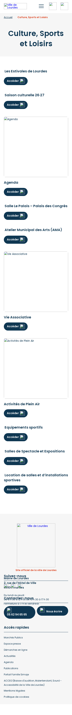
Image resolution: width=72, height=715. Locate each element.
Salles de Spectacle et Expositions (35, 451)
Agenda (11, 182)
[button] (41, 6)
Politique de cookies (16, 697)
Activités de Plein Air (22, 404)
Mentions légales (14, 690)
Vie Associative (17, 317)
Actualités (10, 656)
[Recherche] (53, 6)
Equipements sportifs (24, 427)
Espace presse (12, 643)
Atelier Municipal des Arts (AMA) (33, 229)
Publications (11, 668)
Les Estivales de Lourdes (26, 71)
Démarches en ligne (15, 649)
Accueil (8, 17)
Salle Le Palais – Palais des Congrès (36, 205)
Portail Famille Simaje (16, 674)
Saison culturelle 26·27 (24, 95)
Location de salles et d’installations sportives (36, 477)
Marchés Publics (13, 637)
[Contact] (64, 6)
